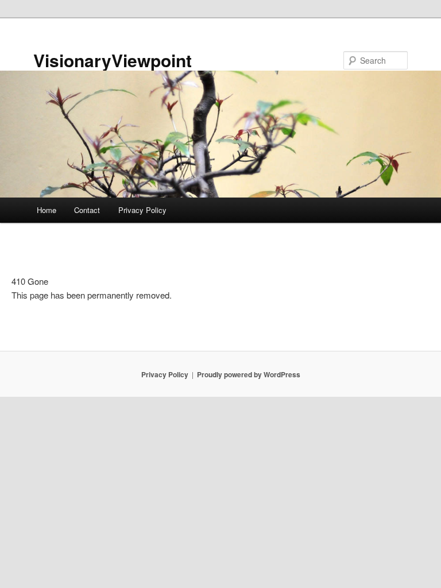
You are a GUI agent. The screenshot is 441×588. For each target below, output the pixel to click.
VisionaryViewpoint (112, 60)
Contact (87, 209)
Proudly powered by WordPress (248, 374)
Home (46, 209)
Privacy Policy (142, 209)
